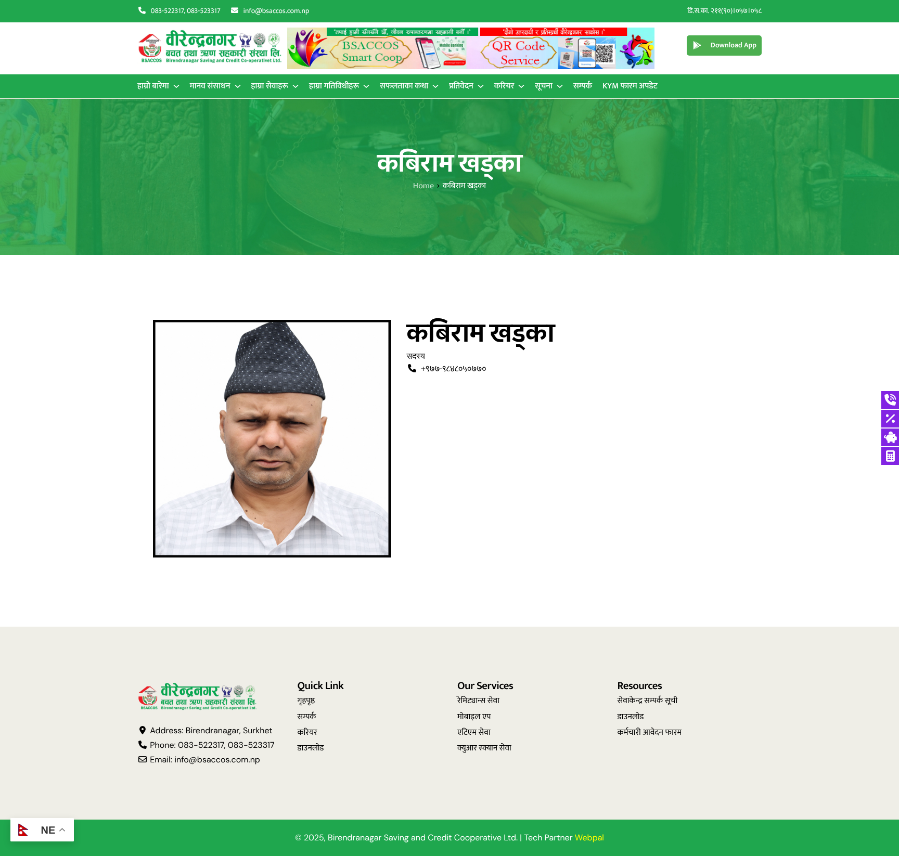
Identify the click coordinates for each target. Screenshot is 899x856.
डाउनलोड (311, 748)
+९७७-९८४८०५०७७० (453, 369)
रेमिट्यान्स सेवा (478, 701)
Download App (733, 45)
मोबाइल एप (474, 717)
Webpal (589, 837)
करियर (307, 732)
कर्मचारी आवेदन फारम (650, 732)
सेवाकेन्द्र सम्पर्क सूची (648, 701)
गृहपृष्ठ (306, 701)
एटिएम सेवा (474, 732)
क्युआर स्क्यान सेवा (484, 748)
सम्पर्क (307, 717)
